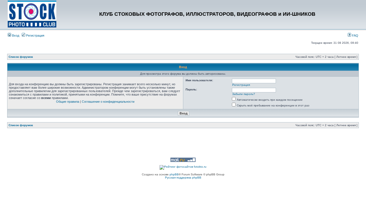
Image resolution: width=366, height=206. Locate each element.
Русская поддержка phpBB (183, 177)
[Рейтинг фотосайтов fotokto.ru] (183, 166)
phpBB (174, 174)
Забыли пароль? (243, 94)
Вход (15, 35)
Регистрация (34, 35)
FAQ (354, 35)
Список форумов (21, 56)
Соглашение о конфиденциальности (108, 101)
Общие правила (67, 101)
